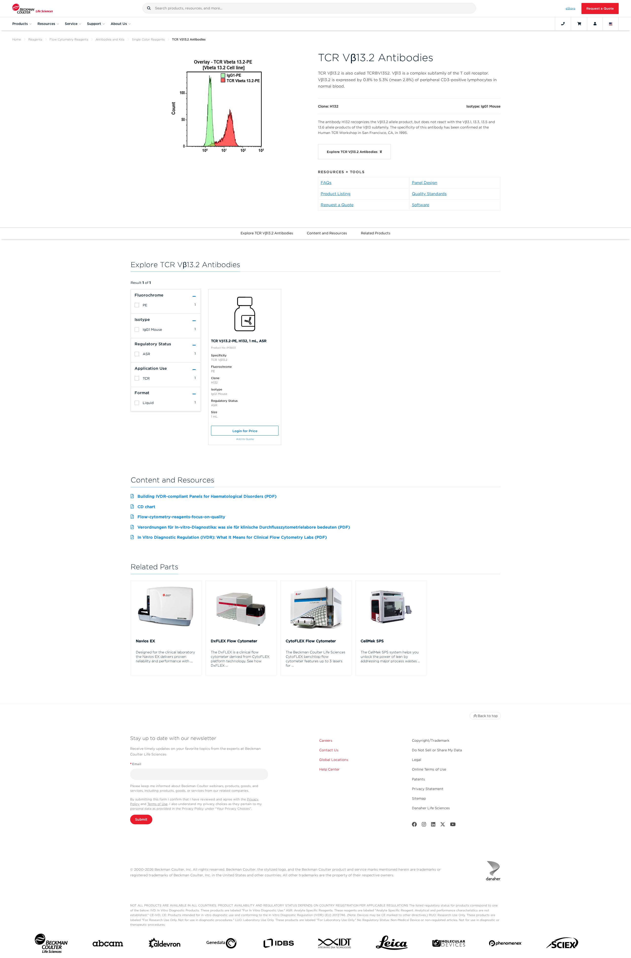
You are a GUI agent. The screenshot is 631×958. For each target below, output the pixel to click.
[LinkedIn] (433, 825)
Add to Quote (245, 439)
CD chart (146, 506)
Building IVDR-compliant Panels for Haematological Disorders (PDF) (207, 496)
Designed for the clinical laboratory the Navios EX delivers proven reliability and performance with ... (165, 656)
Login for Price (244, 431)
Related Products (375, 233)
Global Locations (333, 760)
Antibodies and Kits (110, 39)
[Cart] (579, 23)
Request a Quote (600, 8)
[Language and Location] (611, 23)
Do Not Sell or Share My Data (437, 750)
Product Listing (336, 193)
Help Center (329, 769)
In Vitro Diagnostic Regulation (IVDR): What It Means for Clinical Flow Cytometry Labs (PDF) (232, 537)
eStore (570, 8)
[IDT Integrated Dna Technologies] (335, 944)
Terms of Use (157, 804)
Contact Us (328, 750)
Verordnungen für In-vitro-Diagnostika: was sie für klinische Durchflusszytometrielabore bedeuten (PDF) (244, 527)
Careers (325, 740)
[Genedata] (221, 944)
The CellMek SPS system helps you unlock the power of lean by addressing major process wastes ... (390, 656)
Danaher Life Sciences (431, 808)
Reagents (35, 39)
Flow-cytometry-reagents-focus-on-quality (181, 517)
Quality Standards (429, 193)
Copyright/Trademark (430, 740)
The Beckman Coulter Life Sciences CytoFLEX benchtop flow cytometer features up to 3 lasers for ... (315, 658)
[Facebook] (414, 825)
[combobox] (309, 8)
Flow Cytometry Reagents (69, 39)
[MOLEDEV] (449, 944)
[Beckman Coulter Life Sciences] (32, 8)
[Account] (595, 23)
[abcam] (108, 944)
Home (16, 39)
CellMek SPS (372, 641)
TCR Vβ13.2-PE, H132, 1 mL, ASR (238, 341)
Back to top (488, 716)
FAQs (326, 182)
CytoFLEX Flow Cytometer (311, 641)
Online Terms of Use (429, 769)
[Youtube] (453, 825)
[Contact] (563, 23)
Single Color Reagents (148, 39)
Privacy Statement (427, 789)
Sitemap (419, 798)
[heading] (137, 305)
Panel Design (424, 182)
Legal (416, 760)
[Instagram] (424, 825)
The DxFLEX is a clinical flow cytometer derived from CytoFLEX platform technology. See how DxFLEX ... (240, 658)
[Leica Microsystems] (392, 944)
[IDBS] (278, 944)
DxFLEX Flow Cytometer (234, 641)
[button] (148, 8)
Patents (418, 779)
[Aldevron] (165, 944)
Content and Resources (327, 233)
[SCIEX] (562, 944)
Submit (141, 819)
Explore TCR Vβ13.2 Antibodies (267, 233)
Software (420, 205)
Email (135, 764)
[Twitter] (442, 825)
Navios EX (145, 641)
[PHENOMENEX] (505, 944)
